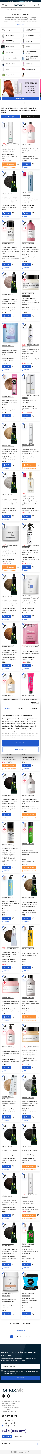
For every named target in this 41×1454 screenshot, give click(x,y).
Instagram (3, 1396)
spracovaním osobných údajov (22, 1371)
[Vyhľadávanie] (6, 5)
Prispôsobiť (19, 749)
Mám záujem (10, 164)
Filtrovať (31, 117)
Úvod (7, 10)
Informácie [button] (7, 1444)
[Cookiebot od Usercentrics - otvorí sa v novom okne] (30, 703)
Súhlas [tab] (7, 708)
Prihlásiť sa (20, 1377)
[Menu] (2, 5)
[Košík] (38, 5)
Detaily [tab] (20, 708)
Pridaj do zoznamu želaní (18, 164)
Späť (3, 10)
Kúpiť (27, 164)
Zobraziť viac (20, 1330)
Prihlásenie (7, 1436)
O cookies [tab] (33, 708)
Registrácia (18, 1436)
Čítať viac (20, 25)
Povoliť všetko (21, 743)
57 (26, 1336)
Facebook (8, 1396)
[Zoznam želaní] (35, 5)
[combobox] (10, 116)
